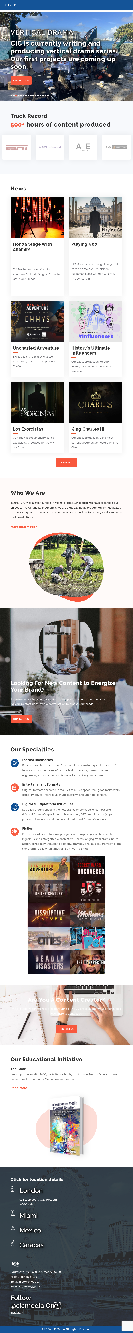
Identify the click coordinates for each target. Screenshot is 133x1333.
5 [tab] (21, 95)
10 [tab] (33, 95)
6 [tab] (23, 95)
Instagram (17, 1312)
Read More (19, 1088)
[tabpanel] (66, 56)
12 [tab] (38, 95)
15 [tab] (45, 95)
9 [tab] (31, 95)
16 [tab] (48, 95)
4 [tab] (18, 95)
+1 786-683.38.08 (29, 1286)
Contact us (21, 80)
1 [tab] (11, 95)
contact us (66, 1029)
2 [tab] (14, 95)
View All (66, 462)
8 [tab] (28, 95)
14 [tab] (43, 95)
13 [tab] (40, 95)
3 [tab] (16, 95)
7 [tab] (26, 95)
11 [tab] (35, 95)
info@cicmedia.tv (29, 1281)
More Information (24, 527)
